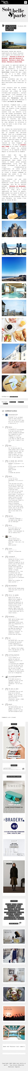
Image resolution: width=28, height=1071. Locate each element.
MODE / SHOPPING (17, 914)
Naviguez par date (13, 923)
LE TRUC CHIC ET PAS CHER (10, 912)
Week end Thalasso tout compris (14, 1046)
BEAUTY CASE (8, 904)
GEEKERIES (18, 907)
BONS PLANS (19, 904)
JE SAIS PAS (21, 909)
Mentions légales (14, 1067)
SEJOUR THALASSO (14, 396)
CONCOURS (19, 905)
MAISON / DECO (10, 914)
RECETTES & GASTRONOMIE (9, 917)
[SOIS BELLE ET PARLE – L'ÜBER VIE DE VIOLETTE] (14, 18)
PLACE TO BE (11, 915)
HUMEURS (15, 909)
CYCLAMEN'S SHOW (11, 907)
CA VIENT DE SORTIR (11, 905)
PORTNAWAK (17, 915)
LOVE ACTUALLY (20, 912)
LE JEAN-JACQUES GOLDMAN (14, 910)
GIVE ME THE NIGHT (8, 909)
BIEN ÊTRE (14, 904)
